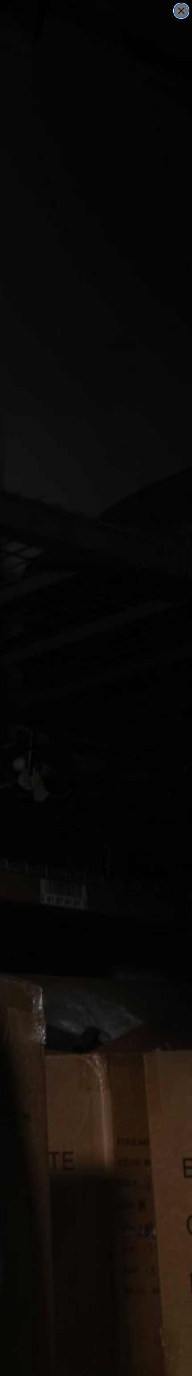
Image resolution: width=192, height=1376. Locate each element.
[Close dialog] (181, 11)
